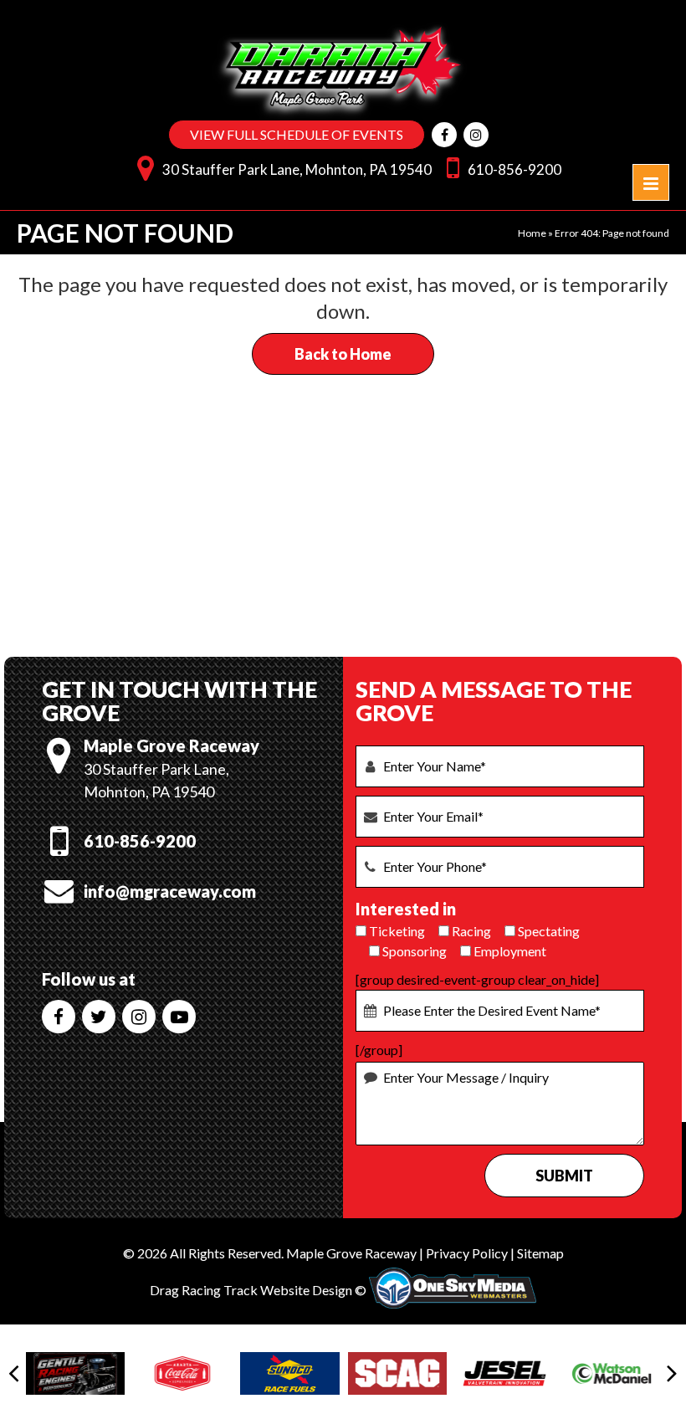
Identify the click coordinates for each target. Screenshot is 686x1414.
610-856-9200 (514, 169)
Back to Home (343, 354)
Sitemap (540, 1253)
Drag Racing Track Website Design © (258, 1290)
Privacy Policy (467, 1253)
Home (532, 233)
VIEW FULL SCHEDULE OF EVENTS (296, 134)
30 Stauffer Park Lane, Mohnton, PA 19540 (297, 169)
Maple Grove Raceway (351, 1253)
